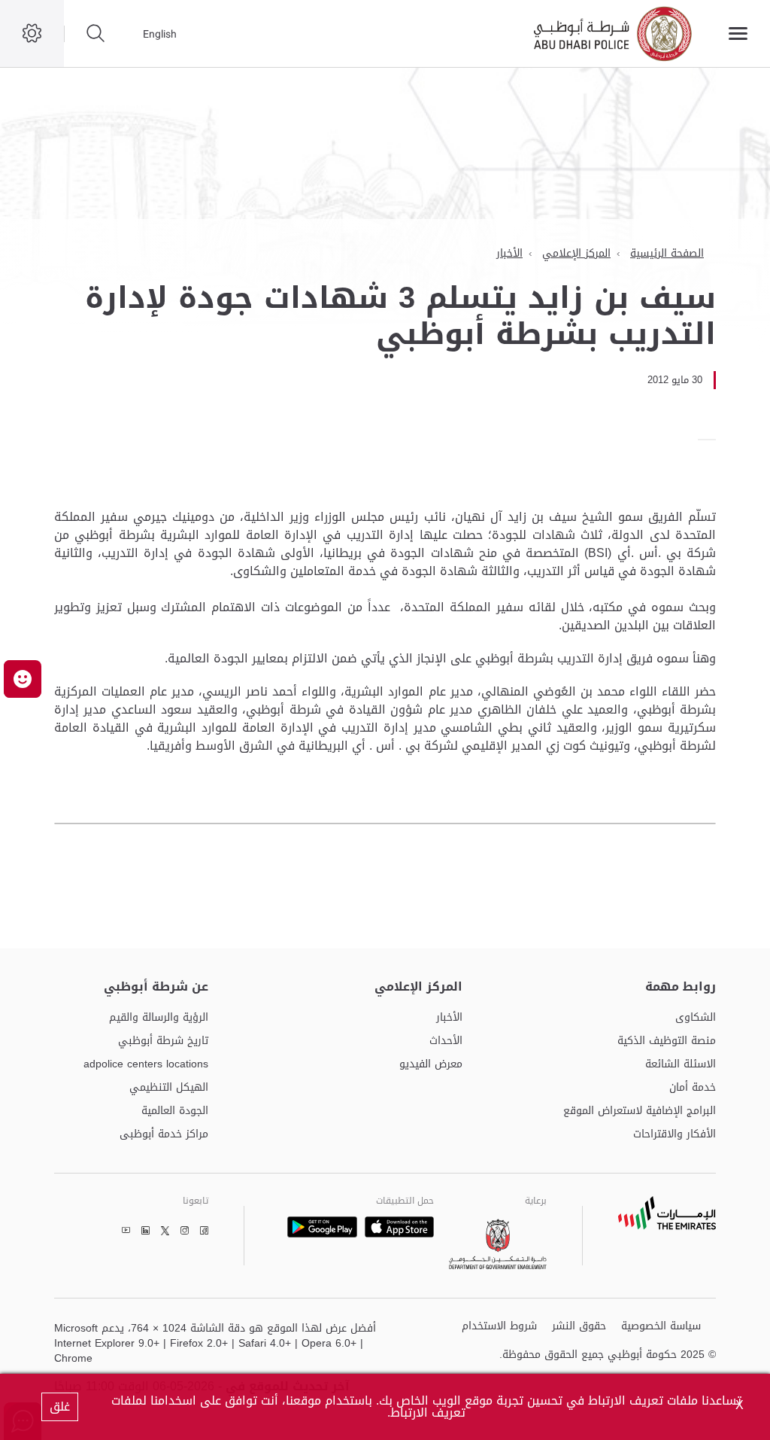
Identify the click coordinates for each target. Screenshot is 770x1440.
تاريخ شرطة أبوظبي (163, 1041)
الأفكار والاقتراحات (674, 1135)
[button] (22, 679)
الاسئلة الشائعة (680, 1065)
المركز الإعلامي (576, 253)
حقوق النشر (579, 1326)
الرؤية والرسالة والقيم (158, 1018)
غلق (60, 1406)
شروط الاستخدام (499, 1326)
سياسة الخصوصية (661, 1326)
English (160, 34)
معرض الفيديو (430, 1065)
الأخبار (509, 253)
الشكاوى (695, 1018)
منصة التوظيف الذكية (666, 1041)
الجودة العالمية (174, 1111)
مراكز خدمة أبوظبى (164, 1135)
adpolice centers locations (145, 1065)
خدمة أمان (692, 1088)
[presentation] (711, 439)
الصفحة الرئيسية (667, 253)
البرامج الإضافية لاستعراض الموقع (639, 1111)
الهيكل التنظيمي (168, 1088)
